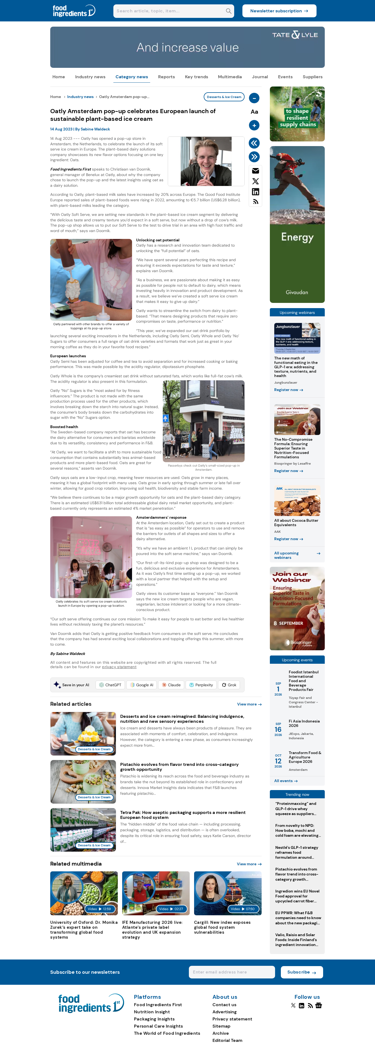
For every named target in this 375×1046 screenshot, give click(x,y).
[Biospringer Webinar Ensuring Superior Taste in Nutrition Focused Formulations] (297, 648)
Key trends (196, 76)
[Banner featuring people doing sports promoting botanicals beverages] (297, 301)
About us (225, 997)
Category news (132, 76)
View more (247, 704)
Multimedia (230, 76)
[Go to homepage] (91, 1011)
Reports (166, 76)
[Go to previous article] (255, 143)
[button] (110, 684)
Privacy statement (232, 1019)
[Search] (229, 12)
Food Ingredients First (158, 1004)
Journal (260, 76)
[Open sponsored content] (187, 66)
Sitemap (221, 1026)
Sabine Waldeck (95, 129)
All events (283, 781)
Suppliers (313, 76)
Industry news (90, 76)
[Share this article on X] (255, 182)
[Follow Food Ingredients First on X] (293, 1008)
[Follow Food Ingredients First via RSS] (310, 1008)
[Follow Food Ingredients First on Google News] (319, 1008)
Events (285, 76)
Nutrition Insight (152, 1011)
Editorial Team (227, 1040)
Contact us (224, 1004)
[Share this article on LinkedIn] (255, 193)
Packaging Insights (154, 1019)
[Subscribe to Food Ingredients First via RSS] (255, 203)
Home (58, 76)
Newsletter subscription (276, 10)
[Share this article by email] (255, 172)
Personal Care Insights (158, 1026)
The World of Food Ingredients (167, 1033)
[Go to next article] (255, 156)
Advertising (224, 1011)
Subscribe (298, 972)
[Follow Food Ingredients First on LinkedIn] (301, 1008)
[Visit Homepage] (74, 20)
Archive (220, 1033)
